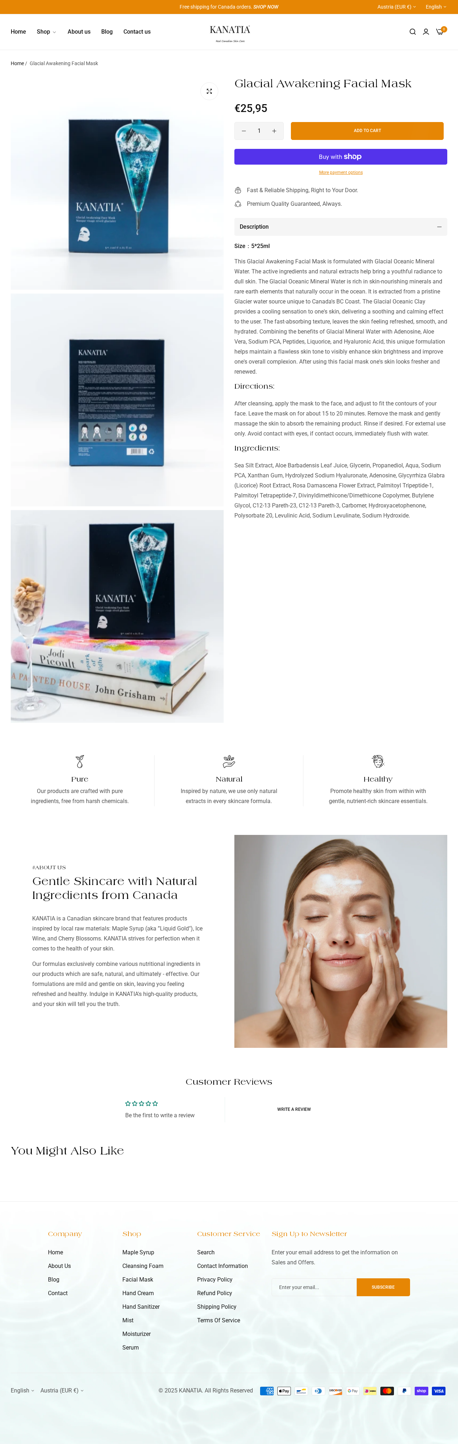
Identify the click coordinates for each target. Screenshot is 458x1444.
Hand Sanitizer (141, 1306)
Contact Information (222, 1266)
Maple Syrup (138, 1252)
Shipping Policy (217, 1306)
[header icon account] (426, 32)
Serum (130, 1347)
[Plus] (274, 131)
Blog (53, 1279)
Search (206, 1252)
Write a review (294, 1109)
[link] (46, 31)
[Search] (413, 32)
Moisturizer (136, 1334)
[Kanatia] (229, 32)
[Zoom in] (209, 91)
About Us (59, 1266)
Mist (127, 1320)
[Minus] (244, 131)
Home (17, 63)
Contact (58, 1293)
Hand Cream (138, 1293)
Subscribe (383, 1287)
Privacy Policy (215, 1279)
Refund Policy (214, 1293)
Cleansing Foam (143, 1266)
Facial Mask (137, 1279)
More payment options (341, 172)
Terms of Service (218, 1320)
